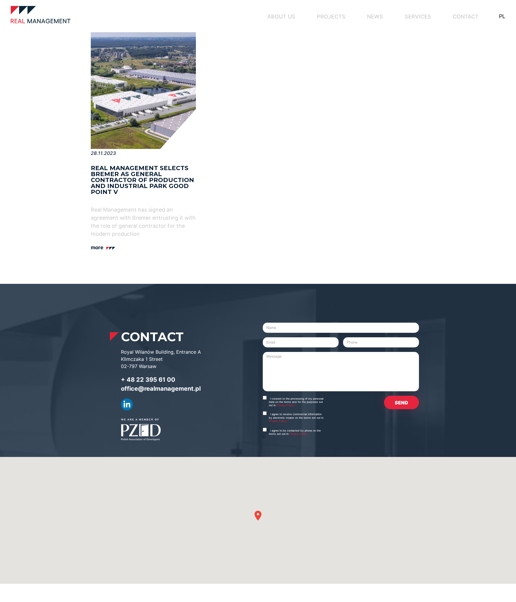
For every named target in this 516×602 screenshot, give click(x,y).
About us (281, 16)
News (375, 16)
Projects (331, 16)
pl (502, 16)
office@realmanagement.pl (161, 388)
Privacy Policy (286, 405)
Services (418, 16)
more (97, 247)
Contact (466, 16)
